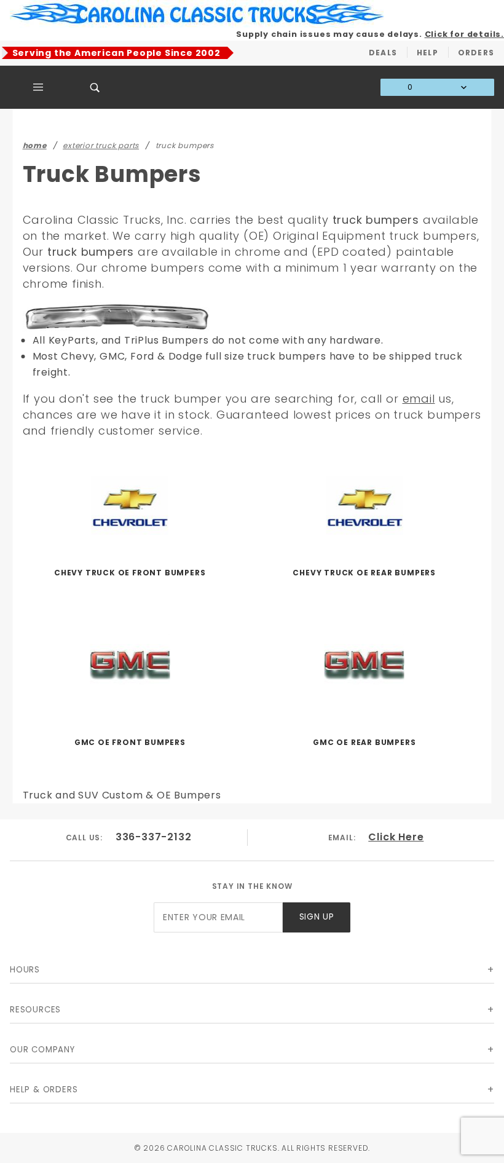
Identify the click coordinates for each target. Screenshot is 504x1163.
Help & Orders (43, 1089)
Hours (25, 970)
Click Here (395, 837)
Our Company (42, 1049)
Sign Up (316, 917)
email (419, 398)
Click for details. (464, 34)
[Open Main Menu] (38, 87)
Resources (35, 1009)
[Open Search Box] (95, 87)
